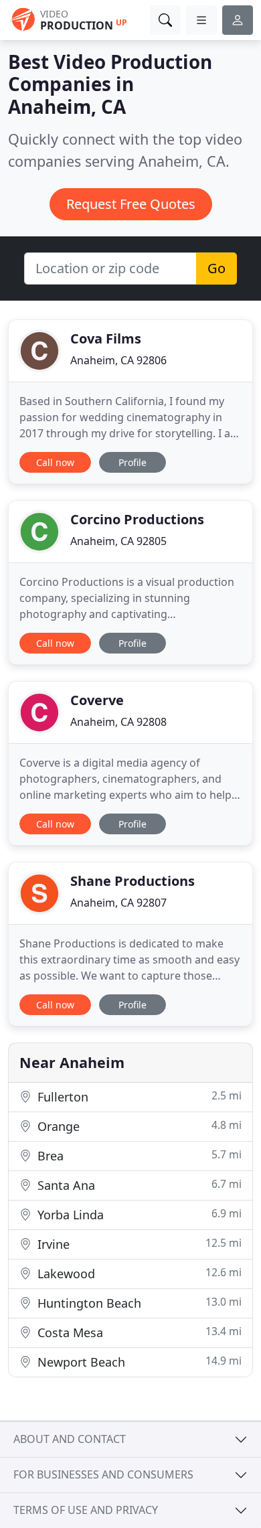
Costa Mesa (138, 1332)
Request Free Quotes (130, 204)
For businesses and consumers (103, 1474)
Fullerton (138, 1096)
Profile (132, 462)
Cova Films (105, 338)
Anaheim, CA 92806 (118, 360)
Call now (55, 462)
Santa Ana (138, 1184)
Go (216, 268)
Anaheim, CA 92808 (118, 721)
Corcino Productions (137, 519)
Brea (138, 1155)
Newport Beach (138, 1361)
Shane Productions (132, 881)
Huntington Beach (138, 1302)
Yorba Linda (138, 1214)
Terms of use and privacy (85, 1510)
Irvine (138, 1243)
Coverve (97, 700)
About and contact (69, 1439)
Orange (138, 1126)
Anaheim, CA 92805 (118, 541)
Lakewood (138, 1273)
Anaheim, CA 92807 (118, 902)
